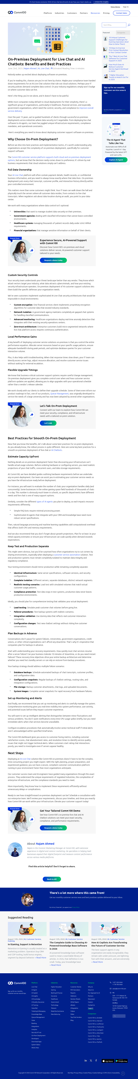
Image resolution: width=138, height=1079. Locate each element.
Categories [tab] (121, 32)
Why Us (90, 987)
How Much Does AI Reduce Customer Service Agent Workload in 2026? (118, 67)
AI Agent (34, 990)
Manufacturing (55, 1014)
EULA (109, 1073)
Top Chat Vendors (76, 1017)
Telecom (53, 1008)
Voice (33, 1020)
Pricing (106, 13)
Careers (90, 1002)
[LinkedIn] (85, 1060)
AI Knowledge (36, 999)
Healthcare (54, 999)
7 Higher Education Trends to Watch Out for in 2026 (118, 77)
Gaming (53, 990)
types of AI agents (45, 501)
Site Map (70, 1073)
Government (55, 1002)
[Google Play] (121, 1061)
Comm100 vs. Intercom (95, 1021)
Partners (84, 13)
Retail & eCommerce (57, 1011)
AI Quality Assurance (38, 1002)
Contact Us (91, 1005)
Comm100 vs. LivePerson (96, 1024)
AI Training (35, 1005)
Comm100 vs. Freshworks (96, 1027)
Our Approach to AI (94, 993)
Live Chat (45, 68)
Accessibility (116, 1073)
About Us (91, 990)
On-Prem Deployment (38, 1035)
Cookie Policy (87, 1073)
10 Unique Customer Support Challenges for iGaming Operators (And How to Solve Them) (119, 40)
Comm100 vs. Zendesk (95, 1018)
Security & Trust (36, 1032)
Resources (95, 13)
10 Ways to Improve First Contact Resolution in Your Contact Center (118, 50)
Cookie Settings (97, 1073)
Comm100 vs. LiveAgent (95, 1030)
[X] (91, 1060)
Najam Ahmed (30, 68)
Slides (72, 1014)
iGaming (11, 941)
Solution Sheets (75, 999)
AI (39, 68)
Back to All (52, 879)
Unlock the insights (102, 2)
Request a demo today (53, 260)
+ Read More (40, 957)
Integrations (35, 1026)
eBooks (73, 1005)
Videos (73, 1011)
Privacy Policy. (76, 907)
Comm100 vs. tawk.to (94, 1039)
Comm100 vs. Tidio (94, 1036)
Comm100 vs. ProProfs (95, 1042)
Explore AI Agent (116, 160)
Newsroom (91, 999)
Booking (34, 1023)
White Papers (75, 1002)
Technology (54, 1005)
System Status (36, 1044)
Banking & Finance (56, 993)
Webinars (73, 996)
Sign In (126, 7)
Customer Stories (76, 987)
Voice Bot (34, 1008)
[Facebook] (96, 1060)
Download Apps (36, 1041)
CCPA (105, 1073)
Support (90, 1008)
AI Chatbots (56, 450)
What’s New (35, 1047)
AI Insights (35, 996)
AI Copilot (35, 993)
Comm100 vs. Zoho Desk (95, 1033)
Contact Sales (121, 13)
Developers (35, 1038)
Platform (48, 13)
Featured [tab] (106, 32)
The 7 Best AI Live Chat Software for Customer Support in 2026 (118, 58)
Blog (72, 1020)
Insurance (54, 996)
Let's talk (48, 423)
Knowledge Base (37, 1014)
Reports (73, 993)
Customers (72, 13)
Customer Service (33, 939)
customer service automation (67, 555)
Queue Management (59, 393)
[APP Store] (108, 1061)
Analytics (34, 1029)
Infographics (74, 1008)
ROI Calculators (75, 990)
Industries (59, 13)
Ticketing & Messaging (38, 1011)
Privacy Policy (78, 1073)
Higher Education (56, 987)
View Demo (115, 7)
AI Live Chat (17, 175)
